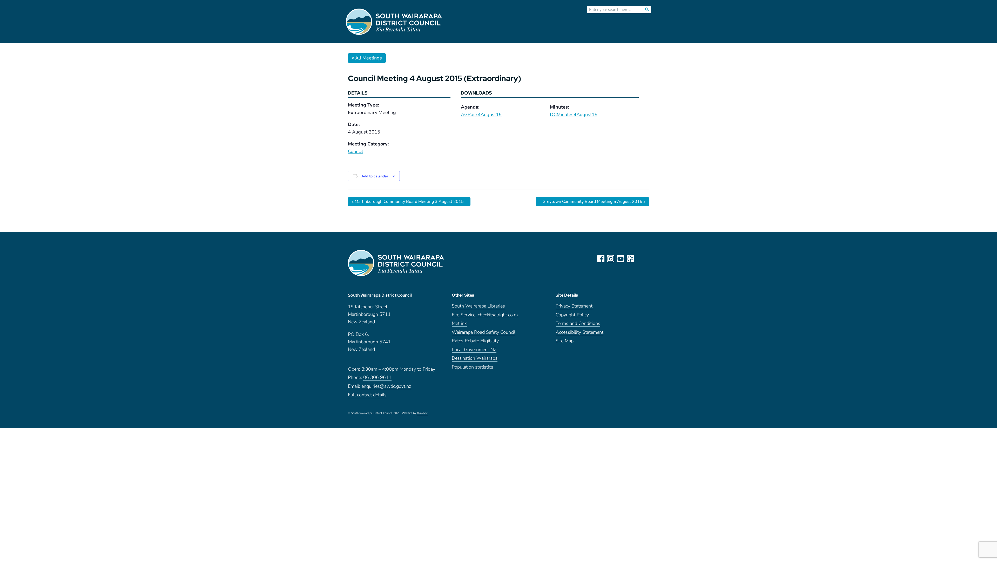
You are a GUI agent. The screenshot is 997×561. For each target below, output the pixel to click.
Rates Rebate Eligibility (475, 341)
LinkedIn (640, 258)
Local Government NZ (474, 350)
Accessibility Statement (579, 333)
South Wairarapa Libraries (478, 306)
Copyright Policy (572, 315)
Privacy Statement (574, 306)
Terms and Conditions (578, 324)
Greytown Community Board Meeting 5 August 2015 (593, 201)
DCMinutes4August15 (573, 114)
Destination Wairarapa (474, 359)
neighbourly (630, 258)
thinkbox (422, 413)
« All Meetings (367, 58)
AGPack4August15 (481, 114)
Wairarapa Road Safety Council (483, 333)
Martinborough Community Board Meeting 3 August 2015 (408, 201)
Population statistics (472, 367)
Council (355, 151)
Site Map (565, 341)
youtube (620, 258)
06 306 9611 (377, 378)
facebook (600, 258)
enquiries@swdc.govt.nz (386, 387)
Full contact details (367, 395)
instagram (610, 258)
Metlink (459, 324)
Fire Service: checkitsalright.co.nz (485, 315)
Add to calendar (374, 176)
